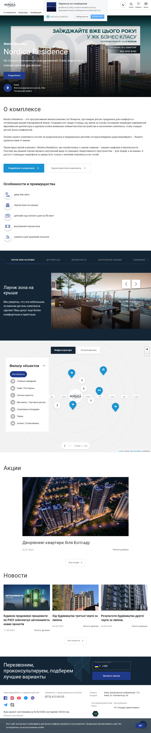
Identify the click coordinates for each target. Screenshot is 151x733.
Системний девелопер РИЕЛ (101, 704)
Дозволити (97, 16)
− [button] (147, 353)
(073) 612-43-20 (54, 696)
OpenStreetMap (135, 451)
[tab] (23, 260)
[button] (18, 374)
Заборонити (82, 16)
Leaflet (121, 451)
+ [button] (147, 349)
